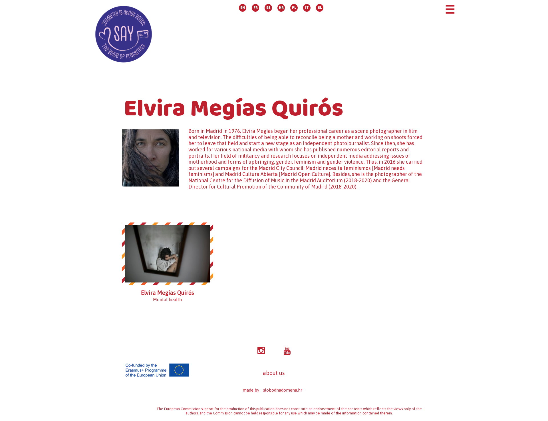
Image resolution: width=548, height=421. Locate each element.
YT (287, 351)
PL (294, 8)
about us (274, 373)
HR (281, 8)
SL (320, 8)
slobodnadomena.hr (282, 390)
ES (268, 8)
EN (242, 8)
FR (255, 8)
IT (307, 8)
